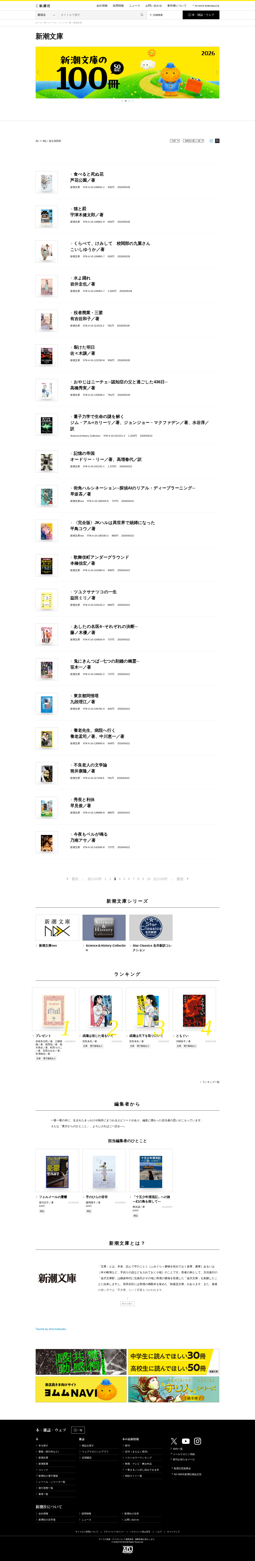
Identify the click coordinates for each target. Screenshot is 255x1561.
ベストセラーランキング (138, 1457)
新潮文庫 (43, 1457)
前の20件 (95, 879)
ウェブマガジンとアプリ (95, 1451)
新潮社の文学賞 (47, 1519)
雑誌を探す (88, 1445)
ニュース (134, 5)
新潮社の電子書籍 (48, 1475)
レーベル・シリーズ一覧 (59, 22)
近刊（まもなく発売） (137, 1451)
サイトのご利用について (86, 1532)
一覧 (80, 1430)
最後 (180, 879)
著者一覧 (43, 1494)
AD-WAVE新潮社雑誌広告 (188, 1474)
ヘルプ (159, 1532)
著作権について (177, 5)
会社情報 (102, 5)
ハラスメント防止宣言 (140, 1532)
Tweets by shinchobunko (51, 1329)
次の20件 (160, 879)
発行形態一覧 (46, 1488)
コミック (43, 1469)
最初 (75, 879)
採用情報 (118, 5)
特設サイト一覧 (133, 1475)
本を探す (43, 1445)
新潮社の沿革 (131, 1513)
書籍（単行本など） (49, 1451)
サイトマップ (173, 1532)
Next (216, 72)
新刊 (127, 1445)
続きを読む (127, 1304)
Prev (38, 72)
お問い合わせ (153, 5)
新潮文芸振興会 (182, 1468)
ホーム (39, 22)
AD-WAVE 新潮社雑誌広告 (207, 6)
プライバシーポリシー (114, 1532)
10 (149, 879)
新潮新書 (43, 1463)
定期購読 (87, 1457)
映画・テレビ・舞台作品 (138, 1463)
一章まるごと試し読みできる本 (142, 1469)
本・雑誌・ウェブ (203, 14)
